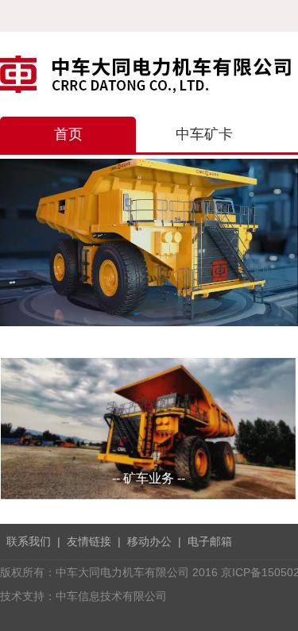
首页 (68, 134)
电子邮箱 (210, 541)
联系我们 (28, 541)
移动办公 (149, 541)
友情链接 (89, 541)
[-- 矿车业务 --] (148, 427)
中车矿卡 (204, 134)
